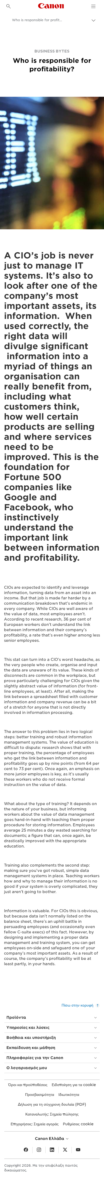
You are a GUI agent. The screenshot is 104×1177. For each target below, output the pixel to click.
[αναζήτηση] (8, 6)
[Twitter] (65, 1150)
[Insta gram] (39, 1150)
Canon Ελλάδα (50, 1138)
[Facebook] (26, 1150)
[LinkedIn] (52, 1150)
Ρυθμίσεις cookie (78, 1124)
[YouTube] (78, 1150)
